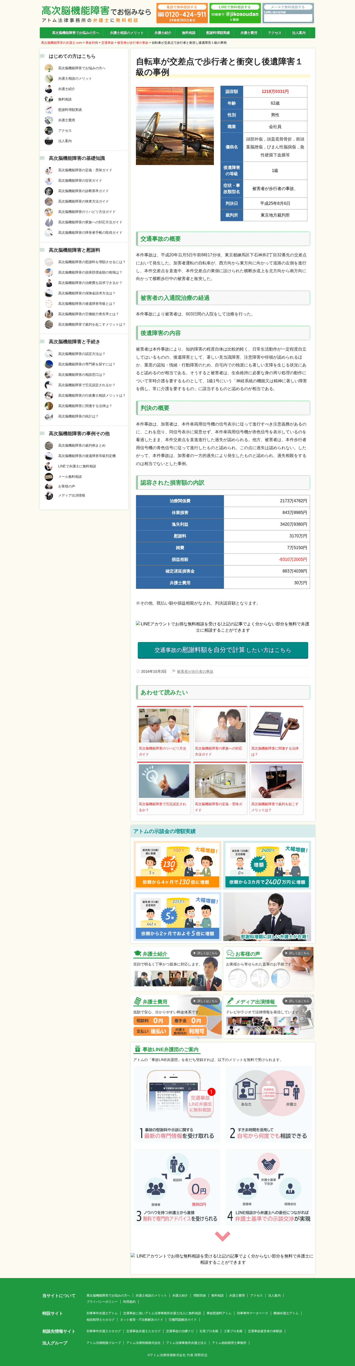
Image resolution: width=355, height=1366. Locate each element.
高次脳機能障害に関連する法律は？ (275, 751)
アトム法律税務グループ (104, 1343)
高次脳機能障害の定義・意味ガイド (218, 807)
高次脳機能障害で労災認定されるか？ (162, 807)
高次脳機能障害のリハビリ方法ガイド (162, 751)
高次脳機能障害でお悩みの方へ (108, 1295)
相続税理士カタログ (101, 1319)
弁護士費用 (237, 1295)
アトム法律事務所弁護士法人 (186, 1343)
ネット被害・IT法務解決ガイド (141, 1319)
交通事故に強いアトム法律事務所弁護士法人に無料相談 (162, 1313)
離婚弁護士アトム (286, 1313)
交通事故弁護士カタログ (143, 1331)
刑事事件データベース (252, 1313)
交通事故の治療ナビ (180, 1331)
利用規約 (129, 1302)
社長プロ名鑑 (209, 1331)
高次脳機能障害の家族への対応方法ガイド (218, 751)
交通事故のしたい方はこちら (223, 649)
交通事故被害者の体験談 (265, 1331)
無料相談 (217, 1295)
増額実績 (199, 1295)
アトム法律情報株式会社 (143, 1343)
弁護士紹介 (180, 1295)
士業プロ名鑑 (233, 1331)
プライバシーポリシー (102, 1302)
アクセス (256, 1295)
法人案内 (274, 1295)
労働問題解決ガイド (183, 1319)
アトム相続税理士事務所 (229, 1343)
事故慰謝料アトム (219, 1313)
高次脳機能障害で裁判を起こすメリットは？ (275, 807)
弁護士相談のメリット (151, 1295)
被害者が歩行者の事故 (195, 671)
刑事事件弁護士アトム (102, 1313)
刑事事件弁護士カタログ (104, 1331)
